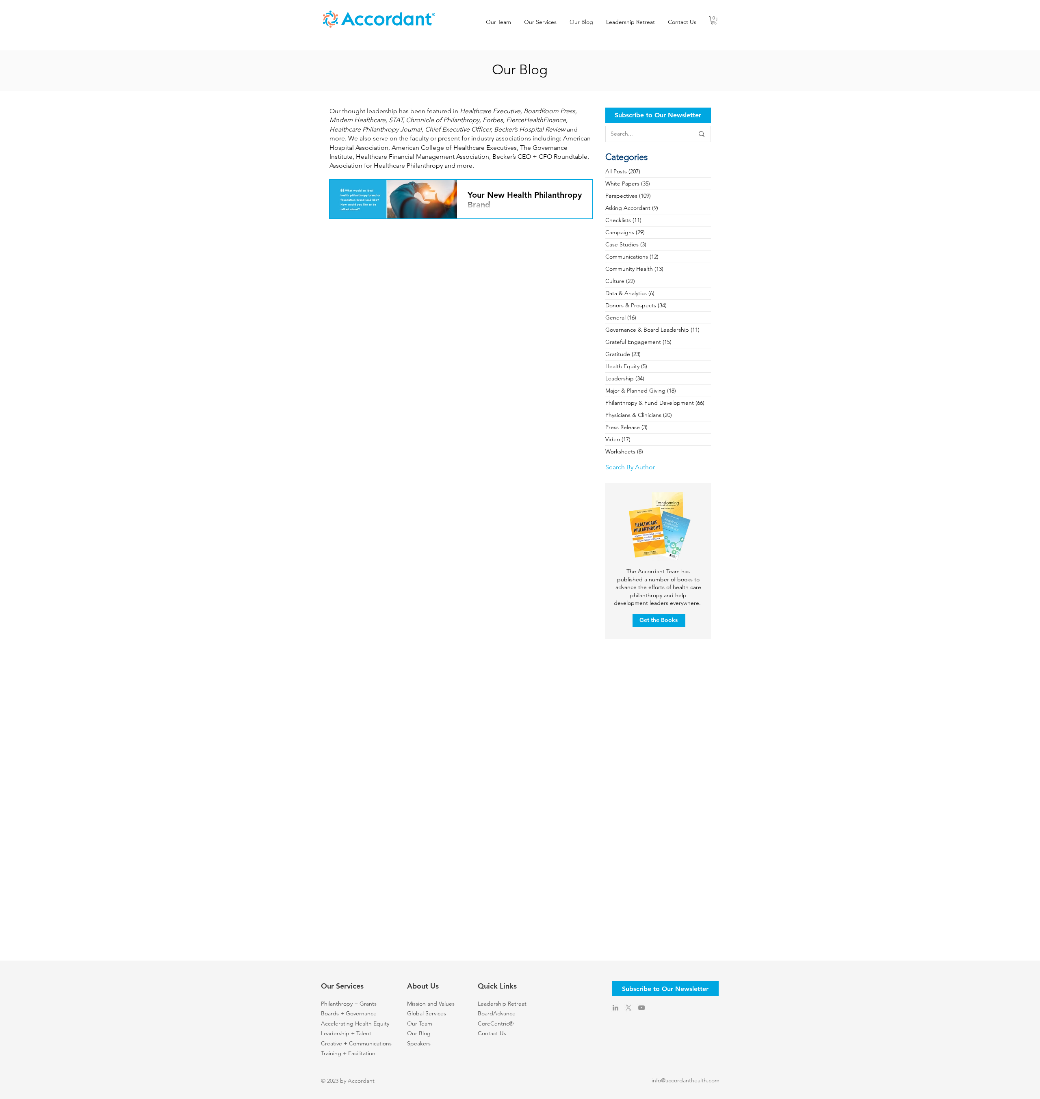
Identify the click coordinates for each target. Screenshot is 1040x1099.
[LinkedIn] (615, 1008)
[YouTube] (641, 1008)
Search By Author (630, 467)
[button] (714, 20)
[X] (628, 1008)
